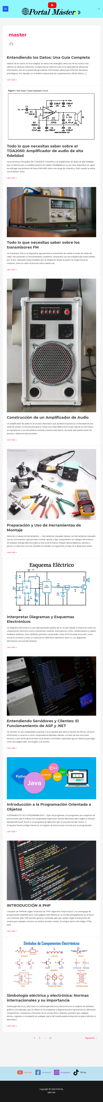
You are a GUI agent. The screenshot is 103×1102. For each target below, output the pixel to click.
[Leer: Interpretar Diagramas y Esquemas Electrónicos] (51, 586)
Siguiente (91, 1037)
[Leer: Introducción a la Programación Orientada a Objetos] (51, 778)
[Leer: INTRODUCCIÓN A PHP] (51, 870)
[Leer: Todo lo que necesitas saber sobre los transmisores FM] (51, 212)
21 (50, 1037)
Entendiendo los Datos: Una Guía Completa (48, 57)
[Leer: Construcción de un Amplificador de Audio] (51, 345)
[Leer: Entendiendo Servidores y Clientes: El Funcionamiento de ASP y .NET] (51, 686)
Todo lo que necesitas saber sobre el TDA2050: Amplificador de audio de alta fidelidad (45, 151)
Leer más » (12, 79)
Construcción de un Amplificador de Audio (48, 417)
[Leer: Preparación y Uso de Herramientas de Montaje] (51, 484)
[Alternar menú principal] (5, 9)
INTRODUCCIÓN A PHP (29, 905)
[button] (99, 9)
